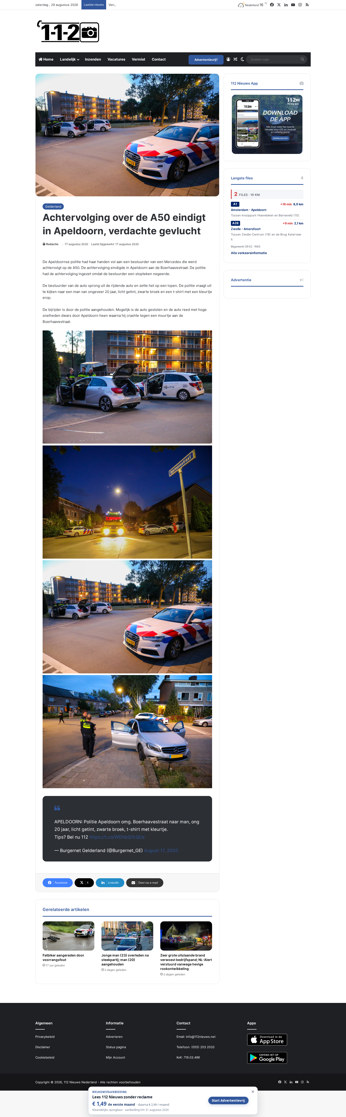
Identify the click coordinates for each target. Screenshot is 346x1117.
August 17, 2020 (161, 850)
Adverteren (114, 1037)
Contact (159, 59)
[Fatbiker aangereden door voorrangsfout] (68, 936)
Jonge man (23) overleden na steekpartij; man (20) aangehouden (125, 959)
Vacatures (116, 59)
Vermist (138, 59)
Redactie (52, 244)
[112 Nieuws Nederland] (68, 31)
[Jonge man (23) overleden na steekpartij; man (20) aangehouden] (127, 936)
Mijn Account (115, 1057)
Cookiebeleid (44, 1057)
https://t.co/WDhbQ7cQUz (117, 837)
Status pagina (116, 1047)
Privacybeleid (45, 1037)
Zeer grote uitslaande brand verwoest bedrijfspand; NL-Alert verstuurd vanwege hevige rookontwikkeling (186, 962)
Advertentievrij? (206, 60)
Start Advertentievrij (228, 1100)
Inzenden (93, 59)
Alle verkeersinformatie (249, 253)
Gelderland (53, 206)
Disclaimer (42, 1047)
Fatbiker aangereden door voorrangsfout (63, 957)
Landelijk (68, 59)
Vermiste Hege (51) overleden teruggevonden (143, 5)
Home (48, 59)
